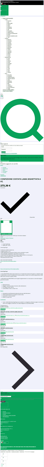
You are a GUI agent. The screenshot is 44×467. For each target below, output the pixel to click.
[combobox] (4, 4)
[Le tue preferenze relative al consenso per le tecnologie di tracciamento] (2, 465)
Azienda (2, 2)
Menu (1, 165)
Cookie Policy (21, 451)
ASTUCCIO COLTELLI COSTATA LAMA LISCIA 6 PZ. (11, 311)
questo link (2, 399)
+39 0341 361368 (4, 437)
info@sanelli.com (3, 436)
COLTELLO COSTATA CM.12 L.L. (7, 319)
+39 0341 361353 (4, 438)
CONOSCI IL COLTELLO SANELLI (6, 1)
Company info (2, 451)
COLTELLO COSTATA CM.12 (6, 328)
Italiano (4, 4)
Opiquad (32, 451)
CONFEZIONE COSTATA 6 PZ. (6, 335)
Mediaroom (6, 2)
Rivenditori (13, 2)
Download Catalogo (6, 412)
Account (2, 174)
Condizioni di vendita (15, 451)
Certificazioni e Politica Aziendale (9, 415)
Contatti (17, 2)
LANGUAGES (3, 176)
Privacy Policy (8, 451)
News (10, 2)
